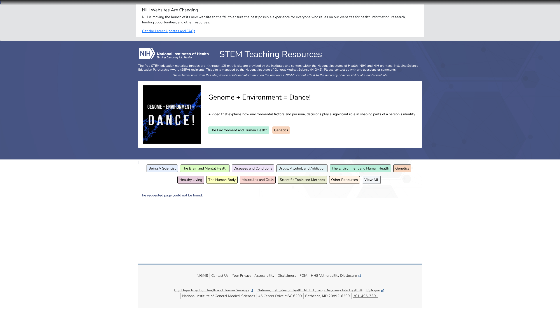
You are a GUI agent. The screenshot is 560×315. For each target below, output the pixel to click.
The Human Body (222, 179)
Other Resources (344, 179)
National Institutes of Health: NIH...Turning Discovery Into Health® (309, 290)
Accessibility (264, 275)
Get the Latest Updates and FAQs (168, 31)
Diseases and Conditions (253, 168)
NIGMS (202, 275)
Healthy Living (190, 179)
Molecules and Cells (258, 179)
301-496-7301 (365, 296)
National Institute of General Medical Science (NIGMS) (283, 69)
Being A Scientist (162, 168)
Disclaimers (287, 275)
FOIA (303, 275)
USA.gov (373, 290)
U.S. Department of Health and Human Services (211, 290)
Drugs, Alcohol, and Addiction (302, 168)
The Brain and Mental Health (205, 168)
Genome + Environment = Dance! (259, 97)
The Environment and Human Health (239, 130)
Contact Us (220, 275)
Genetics (281, 130)
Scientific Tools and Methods (302, 179)
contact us (341, 69)
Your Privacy (241, 275)
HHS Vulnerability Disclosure (334, 275)
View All (371, 179)
